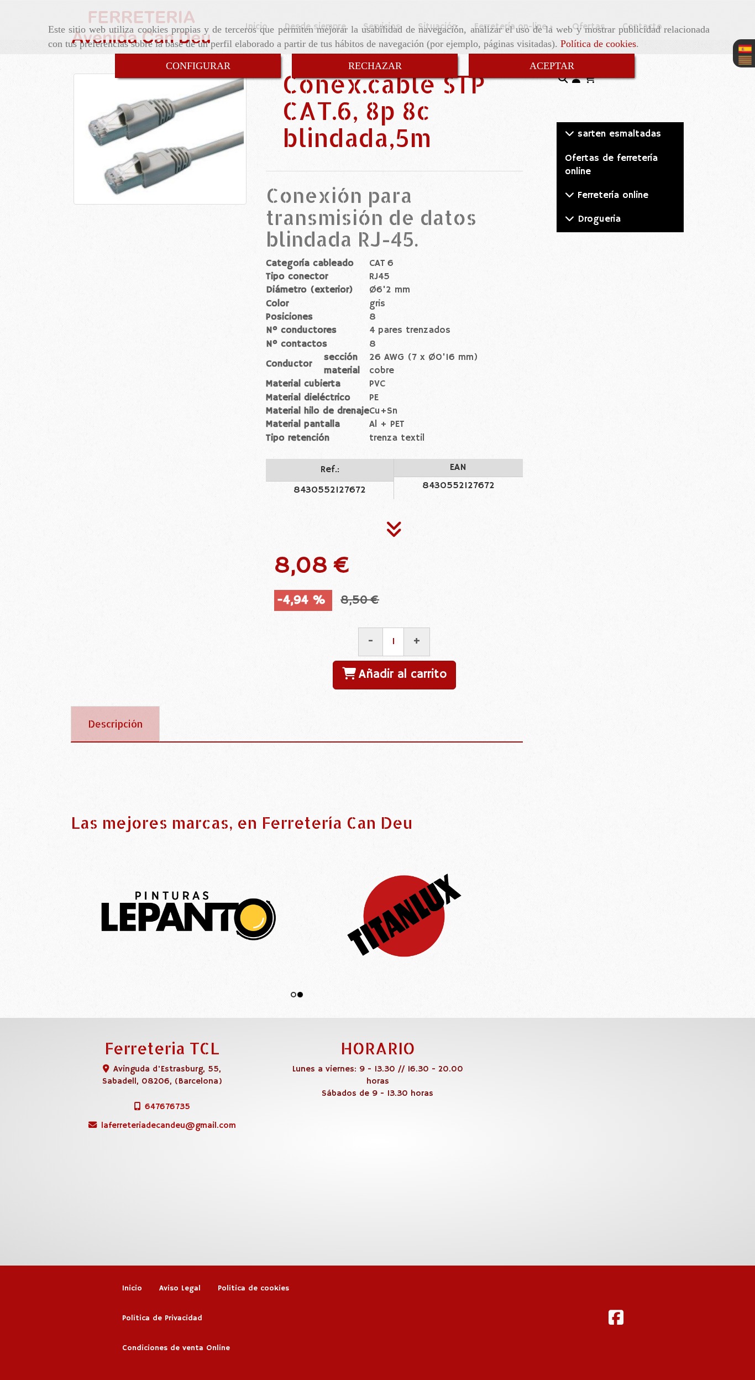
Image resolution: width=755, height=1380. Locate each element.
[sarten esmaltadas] (569, 134)
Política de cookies (598, 43)
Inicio (132, 1288)
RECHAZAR (375, 65)
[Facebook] (616, 1321)
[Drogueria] (569, 219)
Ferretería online (611, 195)
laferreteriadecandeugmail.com (168, 1125)
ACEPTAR (551, 65)
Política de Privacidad (162, 1318)
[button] (576, 79)
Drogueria (597, 219)
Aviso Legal (180, 1288)
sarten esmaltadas (617, 134)
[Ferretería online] (569, 195)
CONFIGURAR (198, 65)
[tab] (115, 724)
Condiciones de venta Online (176, 1348)
